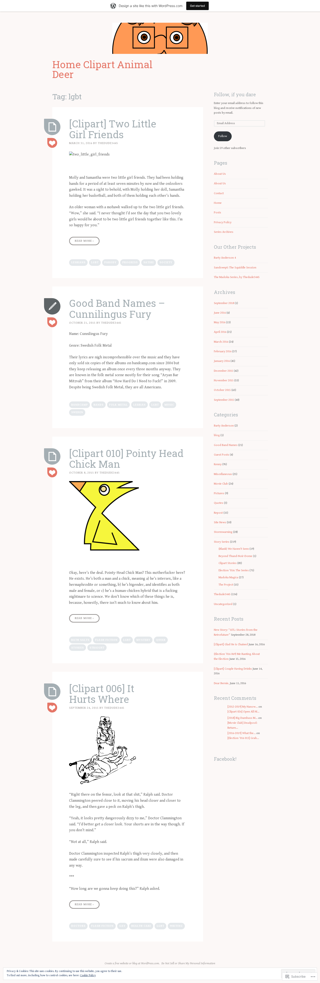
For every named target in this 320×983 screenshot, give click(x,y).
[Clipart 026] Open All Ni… (243, 711)
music (169, 404)
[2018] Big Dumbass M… (242, 718)
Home (218, 203)
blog (217, 435)
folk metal (118, 404)
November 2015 (224, 380)
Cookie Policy (88, 975)
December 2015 (223, 371)
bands (98, 404)
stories (77, 647)
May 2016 (219, 322)
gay (122, 925)
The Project (226, 584)
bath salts (80, 640)
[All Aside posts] (52, 306)
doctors (78, 925)
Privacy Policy (222, 222)
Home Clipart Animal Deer (102, 69)
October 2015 (222, 390)
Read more (84, 240)
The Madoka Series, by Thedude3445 (237, 277)
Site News (220, 522)
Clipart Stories (228, 563)
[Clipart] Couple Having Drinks (233, 669)
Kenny (218, 464)
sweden (77, 412)
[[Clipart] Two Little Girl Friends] (52, 127)
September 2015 (224, 400)
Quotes (218, 503)
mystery (143, 640)
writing (176, 925)
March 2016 (221, 342)
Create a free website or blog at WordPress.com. (132, 963)
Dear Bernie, (221, 683)
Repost (218, 513)
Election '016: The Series (234, 570)
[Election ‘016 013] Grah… (243, 738)
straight (96, 647)
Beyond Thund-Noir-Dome (235, 556)
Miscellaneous (223, 474)
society (166, 262)
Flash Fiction (106, 640)
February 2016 (222, 351)
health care (141, 925)
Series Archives (223, 232)
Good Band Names (226, 445)
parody (110, 262)
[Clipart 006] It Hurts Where (101, 693)
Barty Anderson (224, 425)
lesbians (78, 262)
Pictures (219, 493)
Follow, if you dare (235, 94)
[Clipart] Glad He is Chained (231, 644)
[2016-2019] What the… (241, 733)
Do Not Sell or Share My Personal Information (188, 963)
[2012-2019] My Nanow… (242, 707)
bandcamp (79, 404)
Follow (222, 136)
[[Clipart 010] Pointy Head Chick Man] (52, 456)
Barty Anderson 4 (225, 258)
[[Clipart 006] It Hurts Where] (52, 691)
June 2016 (220, 313)
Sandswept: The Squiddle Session (235, 267)
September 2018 (224, 303)
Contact (219, 193)
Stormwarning (223, 532)
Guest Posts (221, 454)
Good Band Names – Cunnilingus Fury (117, 308)
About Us (220, 174)
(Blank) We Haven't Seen (234, 549)
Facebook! (225, 759)
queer (161, 640)
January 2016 (222, 361)
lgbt (95, 262)
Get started (197, 5)
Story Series (221, 542)
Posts (217, 212)
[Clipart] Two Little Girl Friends (112, 129)
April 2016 (220, 332)
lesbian (139, 404)
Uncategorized (223, 604)
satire (148, 262)
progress (130, 262)
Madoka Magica (228, 577)
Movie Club (221, 484)
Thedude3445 (108, 143)
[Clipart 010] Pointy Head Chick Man (126, 458)
